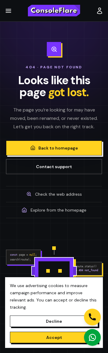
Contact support (54, 166)
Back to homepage (58, 148)
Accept (54, 337)
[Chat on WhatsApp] (92, 337)
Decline (54, 321)
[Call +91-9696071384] (92, 317)
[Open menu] (9, 11)
